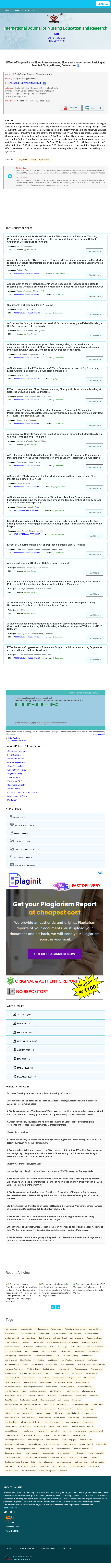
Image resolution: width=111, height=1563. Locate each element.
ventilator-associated (38, 1391)
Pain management (11, 1471)
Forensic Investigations (54, 1422)
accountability (74, 1418)
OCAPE (52, 1347)
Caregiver (94, 1457)
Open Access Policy (16, 766)
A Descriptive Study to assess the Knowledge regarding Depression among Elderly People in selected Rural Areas (52, 477)
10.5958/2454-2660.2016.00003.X (27, 379)
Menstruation (89, 1378)
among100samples (12, 1431)
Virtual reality (94, 1466)
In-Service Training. (71, 1355)
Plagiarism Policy (14, 773)
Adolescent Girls (82, 1382)
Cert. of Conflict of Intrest (26, 849)
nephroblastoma (11, 1329)
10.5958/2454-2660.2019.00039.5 (26, 466)
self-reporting (10, 1355)
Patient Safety (81, 1395)
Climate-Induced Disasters (31, 1422)
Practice (84, 1457)
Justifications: (80, 1351)
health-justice (59, 1418)
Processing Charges (22, 857)
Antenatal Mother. (61, 1373)
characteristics (66, 1351)
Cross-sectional (29, 1378)
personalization (63, 1404)
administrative (97, 1404)
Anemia (47, 1435)
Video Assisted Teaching (30, 1435)
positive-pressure (28, 1333)
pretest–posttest (30, 1382)
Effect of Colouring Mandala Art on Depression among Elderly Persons (46, 544)
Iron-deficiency (80, 1431)
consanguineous (34, 1444)
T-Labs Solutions (22, 1559)
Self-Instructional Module (56, 1342)
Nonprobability (10, 1426)
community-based (69, 1444)
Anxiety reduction (29, 1471)
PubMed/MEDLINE (12, 1378)
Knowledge (73, 1342)
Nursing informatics (47, 1409)
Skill (72, 1347)
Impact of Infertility (85, 1386)
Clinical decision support (86, 1409)
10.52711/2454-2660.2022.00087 (26, 534)
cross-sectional (52, 1440)
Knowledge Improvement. (15, 1440)
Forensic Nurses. (72, 1422)
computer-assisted (12, 1342)
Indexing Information (24, 865)
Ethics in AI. (58, 1413)
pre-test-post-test (12, 1338)
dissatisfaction (51, 1364)
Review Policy (13, 788)
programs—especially (13, 1457)
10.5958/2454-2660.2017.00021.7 (26, 637)
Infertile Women (11, 1391)
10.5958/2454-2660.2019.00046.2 (26, 423)
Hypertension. (44, 159)
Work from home (33, 1369)
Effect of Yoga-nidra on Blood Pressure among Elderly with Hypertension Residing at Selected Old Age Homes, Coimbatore (55, 64)
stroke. (25, 1364)
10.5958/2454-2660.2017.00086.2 (26, 358)
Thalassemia (101, 1444)
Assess (26, 1342)
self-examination (81, 1462)
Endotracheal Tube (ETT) (14, 1395)
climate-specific (45, 1418)
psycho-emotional (12, 1418)
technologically (11, 1409)
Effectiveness (37, 1342)
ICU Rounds (51, 1395)
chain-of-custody (28, 1418)
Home (10, 1549)
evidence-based (11, 1333)
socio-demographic (49, 1351)
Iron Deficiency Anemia (64, 1382)
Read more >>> (99, 734)
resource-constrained (82, 1449)
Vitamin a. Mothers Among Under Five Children (23, 1404)
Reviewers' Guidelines (17, 785)
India (33, 1462)
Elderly (33, 159)
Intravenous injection (47, 1471)
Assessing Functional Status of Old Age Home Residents (38, 563)
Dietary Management (61, 1435)
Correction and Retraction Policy (22, 792)
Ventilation (94, 1395)
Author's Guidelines (24, 825)
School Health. (51, 1386)
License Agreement (16, 762)
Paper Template (20, 833)
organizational (37, 1364)
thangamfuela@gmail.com (24, 78)
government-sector (51, 1444)
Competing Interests (17, 751)
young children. (95, 1329)
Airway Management (35, 1395)
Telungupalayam (81, 1369)
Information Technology (14, 1369)
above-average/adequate (14, 1444)
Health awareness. (64, 1449)
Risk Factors (92, 1360)
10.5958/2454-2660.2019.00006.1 (25, 83)
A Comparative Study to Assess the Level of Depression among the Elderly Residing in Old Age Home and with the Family (54, 324)
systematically (91, 1373)
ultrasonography (88, 1391)
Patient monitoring (12, 1413)
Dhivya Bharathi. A (44, 74)
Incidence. (67, 1431)
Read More (94, 251)
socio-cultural (77, 1373)
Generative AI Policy (16, 770)
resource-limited (86, 1444)
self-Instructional (29, 1338)
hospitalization (88, 1422)
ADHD (58, 1355)
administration (43, 1333)
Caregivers (9, 1449)
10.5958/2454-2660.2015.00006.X (27, 273)
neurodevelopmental (13, 1351)
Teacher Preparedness (43, 1355)
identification (94, 1351)
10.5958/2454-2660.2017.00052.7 (26, 294)
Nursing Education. (46, 1462)
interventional (44, 1378)
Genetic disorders (46, 1449)
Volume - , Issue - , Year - (33, 101)
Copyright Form (22, 841)
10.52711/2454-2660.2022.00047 (26, 510)
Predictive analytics (65, 1409)
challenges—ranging (80, 1404)
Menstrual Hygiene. (12, 1382)
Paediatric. (63, 1471)
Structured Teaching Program (31, 1373)
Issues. (23, 1391)
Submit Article (19, 817)
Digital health (28, 1413)
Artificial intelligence (28, 1409)
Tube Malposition (65, 1395)
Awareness (79, 1360)
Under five (55, 1431)
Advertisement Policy (17, 796)
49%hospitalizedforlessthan (82, 1426)
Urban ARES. (49, 1404)
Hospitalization (42, 1431)
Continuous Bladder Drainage (16, 1462)
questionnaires (25, 1355)
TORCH (48, 1373)
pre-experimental (91, 1333)
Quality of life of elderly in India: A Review (30, 305)
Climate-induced (72, 1413)
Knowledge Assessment (33, 1386)
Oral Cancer (28, 1347)
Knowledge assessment (26, 1449)
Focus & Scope (14, 755)
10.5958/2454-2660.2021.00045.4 (26, 552)
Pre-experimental (48, 1400)
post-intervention (31, 1351)
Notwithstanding (72, 1391)
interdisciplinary (56, 1391)
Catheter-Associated (13, 1453)
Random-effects (59, 1378)
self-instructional (59, 1333)
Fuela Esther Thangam (25, 74)
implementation (75, 1333)
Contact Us (28, 10)
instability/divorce (67, 1386)
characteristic (26, 1329)
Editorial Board (48, 1549)
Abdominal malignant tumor (75, 1329)
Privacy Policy (13, 777)
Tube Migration (11, 1400)
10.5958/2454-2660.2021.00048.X (27, 487)
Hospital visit (28, 1431)
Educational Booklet (13, 1386)
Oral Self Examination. (95, 1347)
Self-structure (44, 1338)
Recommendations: (94, 1338)
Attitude (80, 1347)
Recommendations (90, 1418)
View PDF (73, 107)
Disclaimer (12, 800)
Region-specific (75, 1378)
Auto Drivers (41, 1347)
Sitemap (67, 1549)
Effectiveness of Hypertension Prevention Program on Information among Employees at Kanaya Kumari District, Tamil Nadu (54, 648)
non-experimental (68, 1364)
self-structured (11, 1360)
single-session (45, 1382)
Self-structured (84, 1364)
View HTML (95, 108)
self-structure (63, 1400)
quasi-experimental (12, 1347)
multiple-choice (86, 1440)
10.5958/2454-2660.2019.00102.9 (26, 658)
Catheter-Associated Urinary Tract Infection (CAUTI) (45, 1457)
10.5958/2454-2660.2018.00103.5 (26, 313)
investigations (87, 1413)
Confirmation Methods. (29, 1400)
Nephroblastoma (41, 1329)
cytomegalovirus (65, 1369)
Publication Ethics (15, 781)
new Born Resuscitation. (91, 1342)
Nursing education (43, 1413)
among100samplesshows (58, 1426)
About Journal (12, 10)
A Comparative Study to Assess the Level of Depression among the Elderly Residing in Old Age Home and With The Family (54, 435)
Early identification (12, 1364)
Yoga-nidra (23, 159)
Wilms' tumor (56, 1329)
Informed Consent (15, 758)
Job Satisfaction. (49, 1369)
